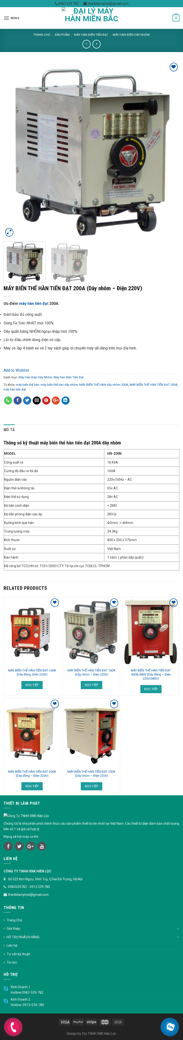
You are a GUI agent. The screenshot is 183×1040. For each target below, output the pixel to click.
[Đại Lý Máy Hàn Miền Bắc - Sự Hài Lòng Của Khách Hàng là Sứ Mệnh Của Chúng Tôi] (91, 18)
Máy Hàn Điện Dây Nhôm (131, 35)
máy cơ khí (30, 837)
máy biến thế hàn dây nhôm (59, 384)
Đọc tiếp (32, 685)
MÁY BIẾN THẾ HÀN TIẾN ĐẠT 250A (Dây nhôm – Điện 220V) (91, 773)
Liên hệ (12, 945)
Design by (74, 1033)
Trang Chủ (14, 920)
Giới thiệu (13, 928)
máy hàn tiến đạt (33, 303)
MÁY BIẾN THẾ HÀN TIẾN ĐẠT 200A (154, 384)
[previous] (13, 149)
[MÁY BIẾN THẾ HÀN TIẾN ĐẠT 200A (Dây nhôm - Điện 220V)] (91, 149)
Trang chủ (41, 35)
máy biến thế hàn (27, 384)
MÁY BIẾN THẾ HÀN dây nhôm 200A (103, 384)
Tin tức (12, 962)
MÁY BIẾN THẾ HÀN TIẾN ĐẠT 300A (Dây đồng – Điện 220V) (32, 773)
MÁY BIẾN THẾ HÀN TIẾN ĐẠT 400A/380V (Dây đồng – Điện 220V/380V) (151, 674)
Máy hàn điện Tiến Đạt (91, 35)
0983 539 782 (68, 3)
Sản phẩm (62, 35)
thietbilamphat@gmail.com (107, 3)
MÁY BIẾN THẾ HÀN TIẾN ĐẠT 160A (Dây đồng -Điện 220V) (32, 672)
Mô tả (9, 430)
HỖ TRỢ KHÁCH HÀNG (23, 937)
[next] (170, 149)
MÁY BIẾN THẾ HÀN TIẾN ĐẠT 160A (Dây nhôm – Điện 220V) (91, 672)
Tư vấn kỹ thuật (18, 954)
